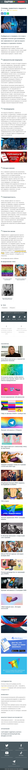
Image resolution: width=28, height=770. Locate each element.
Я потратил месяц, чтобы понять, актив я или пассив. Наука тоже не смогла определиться (12, 378)
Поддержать (21, 1)
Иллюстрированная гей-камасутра (12, 397)
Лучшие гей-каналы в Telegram (11, 430)
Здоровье (4, 307)
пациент (12, 307)
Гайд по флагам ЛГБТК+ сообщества (13, 413)
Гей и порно (5, 501)
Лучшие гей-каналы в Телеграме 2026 (13, 590)
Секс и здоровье (13, 10)
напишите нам (4, 687)
